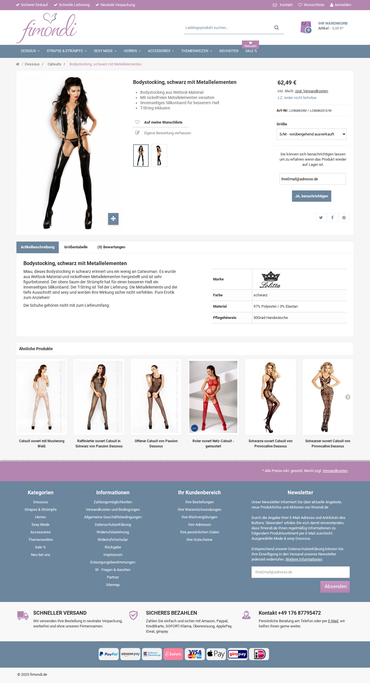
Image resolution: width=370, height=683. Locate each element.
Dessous (32, 64)
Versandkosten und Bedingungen (113, 509)
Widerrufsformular (113, 539)
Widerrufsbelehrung (113, 532)
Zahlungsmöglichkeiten (113, 502)
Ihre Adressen (199, 524)
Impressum (112, 554)
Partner (113, 577)
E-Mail (333, 621)
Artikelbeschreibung (37, 247)
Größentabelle (76, 247)
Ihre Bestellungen (199, 502)
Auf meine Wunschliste (162, 122)
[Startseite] (18, 64)
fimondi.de (38, 674)
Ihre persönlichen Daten (199, 532)
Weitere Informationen (304, 559)
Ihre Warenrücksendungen (199, 509)
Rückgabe (113, 547)
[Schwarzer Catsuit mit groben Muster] (156, 397)
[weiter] (348, 397)
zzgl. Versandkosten (311, 91)
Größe (282, 124)
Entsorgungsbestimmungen (112, 562)
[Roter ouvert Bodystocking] (213, 397)
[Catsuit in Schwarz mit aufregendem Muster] (270, 397)
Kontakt (286, 5)
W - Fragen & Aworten (112, 570)
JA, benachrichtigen (311, 196)
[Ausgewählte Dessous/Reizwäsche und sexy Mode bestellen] (71, 27)
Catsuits (54, 64)
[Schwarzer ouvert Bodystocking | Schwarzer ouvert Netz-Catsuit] (328, 397)
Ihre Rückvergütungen (199, 517)
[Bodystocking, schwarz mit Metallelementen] (141, 155)
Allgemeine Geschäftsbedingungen (113, 517)
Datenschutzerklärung (113, 524)
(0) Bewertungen (111, 247)
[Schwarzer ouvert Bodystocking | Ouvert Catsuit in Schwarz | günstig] (99, 397)
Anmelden (343, 5)
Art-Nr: (282, 110)
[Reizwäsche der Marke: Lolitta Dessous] (271, 279)
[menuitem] (40, 503)
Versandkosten (335, 471)
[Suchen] (276, 27)
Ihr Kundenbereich (199, 492)
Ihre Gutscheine (199, 539)
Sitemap (113, 585)
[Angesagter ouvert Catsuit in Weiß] (41, 397)
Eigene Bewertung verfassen (167, 133)
